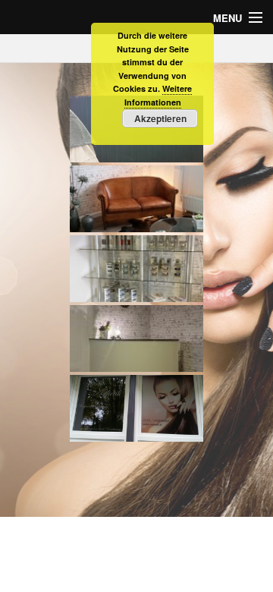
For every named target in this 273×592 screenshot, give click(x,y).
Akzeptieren (160, 118)
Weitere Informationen (158, 95)
